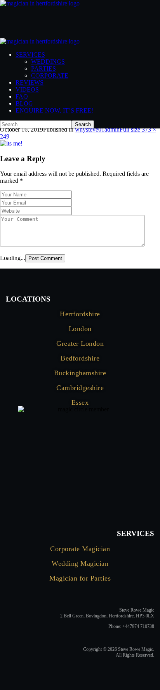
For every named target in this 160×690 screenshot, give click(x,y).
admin (112, 129)
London (80, 329)
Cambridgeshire (80, 388)
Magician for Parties (80, 578)
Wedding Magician (80, 563)
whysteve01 (89, 129)
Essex (80, 402)
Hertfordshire (80, 314)
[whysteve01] (11, 143)
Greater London (80, 343)
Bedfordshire (80, 358)
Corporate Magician (80, 549)
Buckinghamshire (80, 373)
